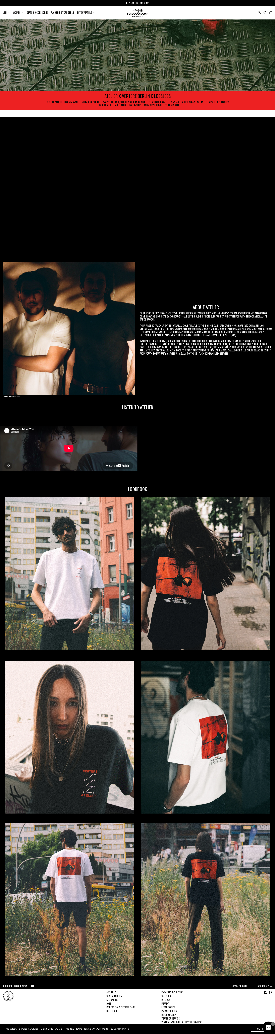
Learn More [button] (121, 1029)
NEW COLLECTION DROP (137, 3)
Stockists (112, 1000)
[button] (271, 12)
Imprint (165, 1003)
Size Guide (166, 996)
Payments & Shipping (172, 992)
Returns (165, 1000)
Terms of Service (170, 1018)
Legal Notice (168, 1007)
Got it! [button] (261, 1029)
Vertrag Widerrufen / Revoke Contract (182, 1022)
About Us (111, 992)
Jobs (108, 1003)
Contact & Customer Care (120, 1007)
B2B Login (111, 1011)
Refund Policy (168, 1015)
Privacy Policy (169, 1011)
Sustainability (114, 996)
